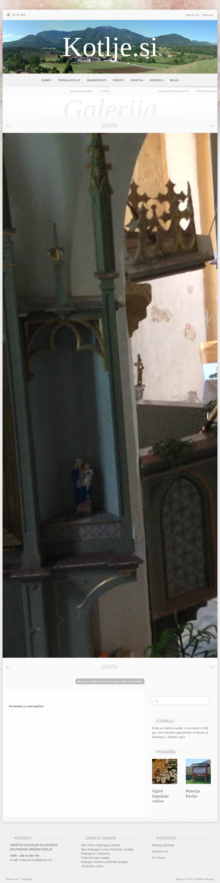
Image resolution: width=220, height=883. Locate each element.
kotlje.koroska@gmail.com (35, 860)
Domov (46, 80)
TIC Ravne (158, 858)
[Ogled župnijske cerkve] (164, 782)
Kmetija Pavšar (193, 793)
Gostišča (156, 80)
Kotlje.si (110, 46)
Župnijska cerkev (81, 91)
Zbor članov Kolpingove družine (100, 845)
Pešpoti (118, 80)
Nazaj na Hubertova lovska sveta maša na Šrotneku (110, 681)
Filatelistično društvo (173, 91)
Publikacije (207, 15)
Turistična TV (160, 851)
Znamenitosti (96, 80)
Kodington (208, 879)
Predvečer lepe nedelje (95, 858)
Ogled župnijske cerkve (160, 795)
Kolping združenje (163, 845)
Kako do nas (192, 15)
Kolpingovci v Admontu (95, 853)
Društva (137, 80)
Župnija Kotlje (69, 80)
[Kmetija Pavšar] (198, 782)
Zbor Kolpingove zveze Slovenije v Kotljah (107, 849)
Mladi (174, 80)
